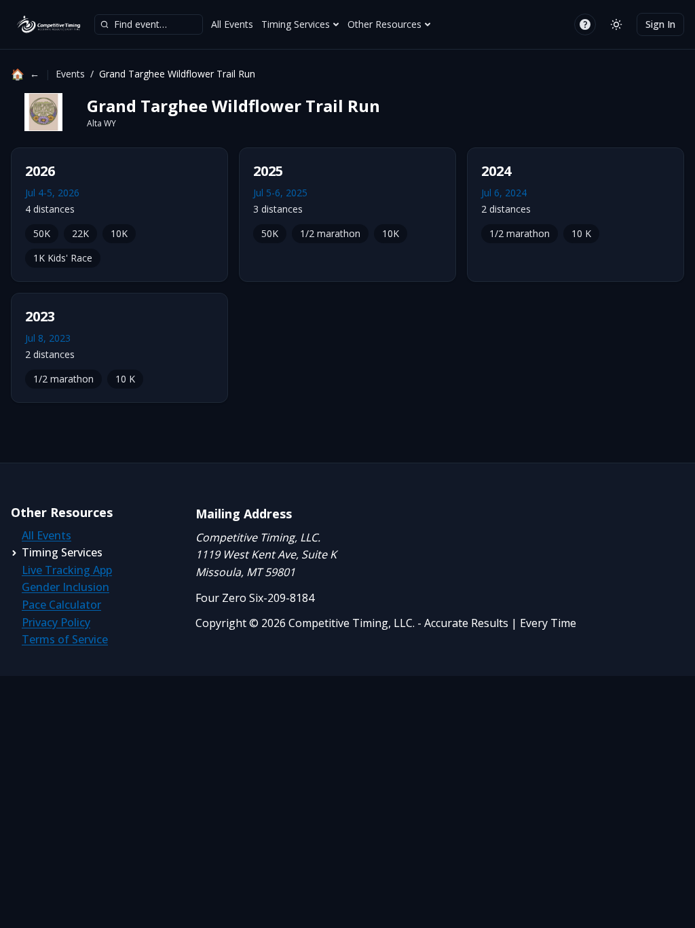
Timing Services (295, 24)
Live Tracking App (67, 570)
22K (80, 233)
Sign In (660, 24)
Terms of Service (65, 639)
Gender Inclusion (65, 586)
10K (119, 233)
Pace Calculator (61, 604)
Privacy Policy (56, 622)
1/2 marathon (330, 233)
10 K (581, 233)
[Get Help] (585, 24)
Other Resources (384, 24)
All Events (232, 24)
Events (70, 73)
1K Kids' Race (62, 257)
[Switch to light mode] (616, 24)
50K (41, 233)
